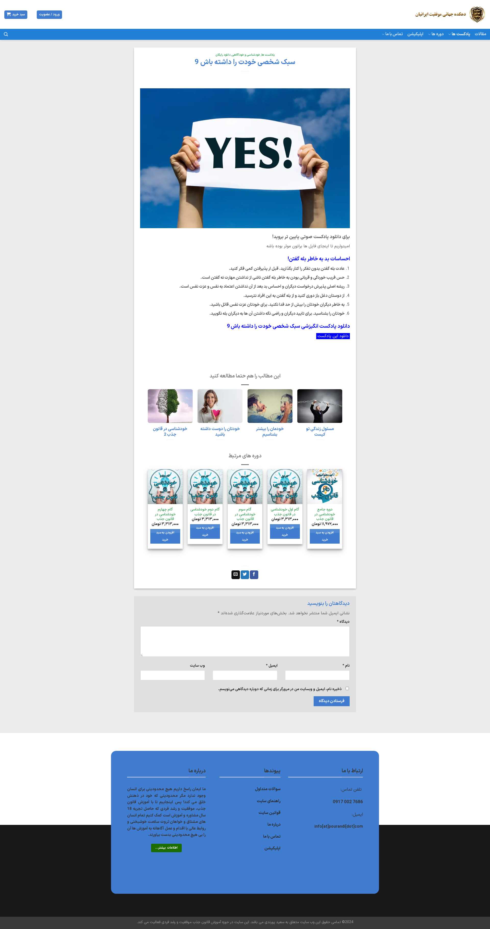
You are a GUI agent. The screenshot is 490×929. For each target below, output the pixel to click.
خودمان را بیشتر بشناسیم (270, 431)
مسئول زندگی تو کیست (320, 431)
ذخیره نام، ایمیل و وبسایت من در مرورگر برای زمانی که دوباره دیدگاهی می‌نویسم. (280, 689)
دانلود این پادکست (333, 336)
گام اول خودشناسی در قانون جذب (285, 512)
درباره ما (273, 825)
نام (346, 665)
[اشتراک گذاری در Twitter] (245, 574)
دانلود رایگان (222, 55)
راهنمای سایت (268, 801)
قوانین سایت (269, 813)
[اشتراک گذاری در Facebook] (254, 574)
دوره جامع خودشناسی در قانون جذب (324, 514)
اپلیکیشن (415, 34)
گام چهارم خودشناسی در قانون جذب (165, 514)
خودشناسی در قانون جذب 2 (170, 431)
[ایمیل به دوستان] (235, 574)
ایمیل (271, 665)
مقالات (480, 34)
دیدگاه (343, 622)
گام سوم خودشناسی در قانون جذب (245, 514)
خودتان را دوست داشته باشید (220, 431)
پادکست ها (461, 34)
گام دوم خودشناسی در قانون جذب (205, 512)
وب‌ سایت (197, 665)
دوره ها (438, 34)
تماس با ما (394, 34)
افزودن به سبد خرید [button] (325, 536)
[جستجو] (6, 34)
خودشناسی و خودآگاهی (246, 55)
